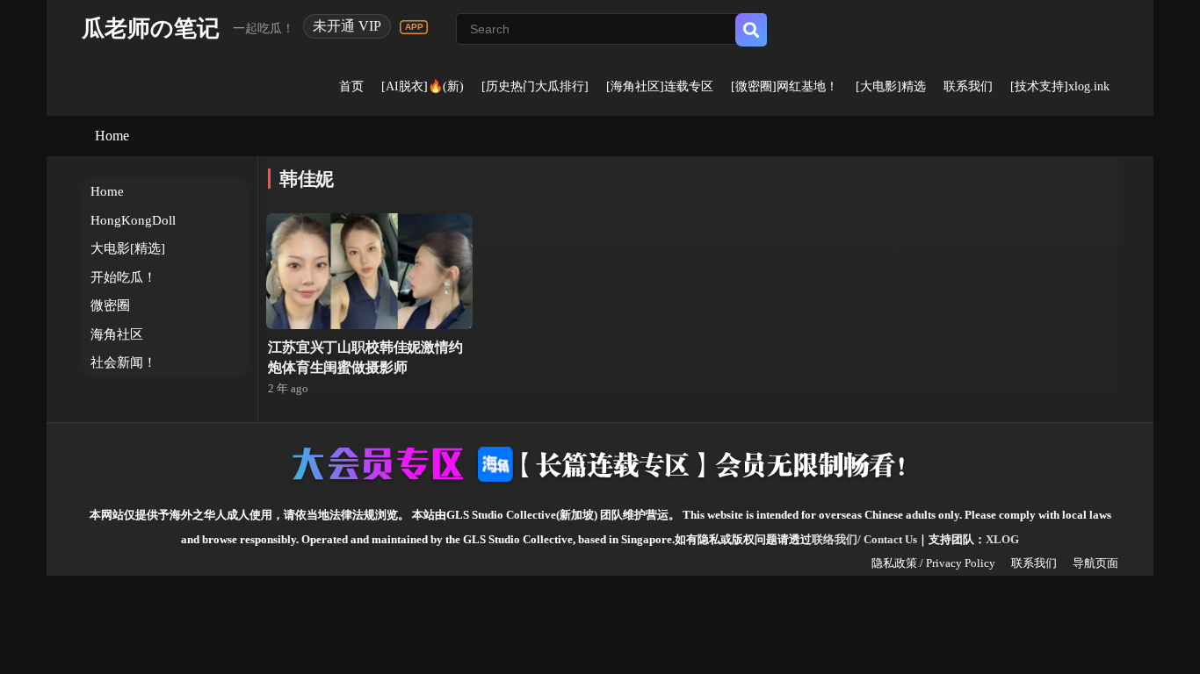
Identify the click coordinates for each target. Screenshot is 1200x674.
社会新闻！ (123, 362)
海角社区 (116, 334)
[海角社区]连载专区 (659, 86)
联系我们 (968, 86)
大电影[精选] (127, 248)
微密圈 (110, 305)
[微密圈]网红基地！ (784, 86)
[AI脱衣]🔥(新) (422, 86)
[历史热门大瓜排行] (535, 86)
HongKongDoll (133, 220)
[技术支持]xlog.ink (1060, 86)
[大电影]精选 (891, 86)
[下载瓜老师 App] (414, 27)
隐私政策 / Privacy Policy (933, 563)
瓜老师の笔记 (151, 28)
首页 (351, 86)
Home (112, 135)
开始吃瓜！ (123, 277)
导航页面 (1095, 563)
